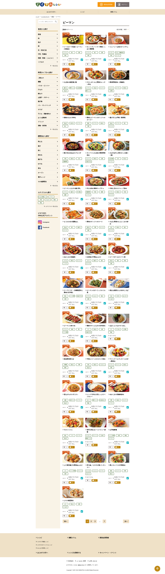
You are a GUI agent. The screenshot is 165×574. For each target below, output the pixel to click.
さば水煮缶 (79, 87)
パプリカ (65, 260)
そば (111, 296)
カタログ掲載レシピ (43, 541)
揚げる (40, 159)
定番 (65, 400)
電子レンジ (41, 177)
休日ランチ (72, 400)
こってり (65, 263)
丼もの (124, 158)
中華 (88, 55)
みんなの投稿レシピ (42, 196)
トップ (37, 16)
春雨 (102, 191)
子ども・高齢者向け (120, 52)
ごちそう (48, 199)
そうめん (118, 329)
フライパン (79, 470)
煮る (39, 168)
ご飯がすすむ (88, 161)
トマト (72, 435)
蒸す (39, 146)
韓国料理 (65, 161)
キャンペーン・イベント (108, 552)
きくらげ (88, 470)
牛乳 (41, 199)
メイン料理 (72, 296)
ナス (88, 329)
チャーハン (95, 435)
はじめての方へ (51, 12)
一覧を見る (55, 66)
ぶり (65, 470)
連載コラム (113, 12)
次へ (126, 521)
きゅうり (88, 473)
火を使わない (102, 400)
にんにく (95, 296)
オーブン (41, 172)
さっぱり (111, 299)
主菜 (79, 52)
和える (40, 141)
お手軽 (111, 90)
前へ (65, 521)
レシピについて (45, 16)
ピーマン (65, 52)
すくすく (111, 52)
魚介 (125, 227)
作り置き (79, 191)
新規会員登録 (104, 537)
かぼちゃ (72, 123)
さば (111, 227)
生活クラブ (82, 565)
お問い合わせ (93, 561)
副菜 (65, 194)
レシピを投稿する (75, 552)
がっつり (111, 126)
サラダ (40, 109)
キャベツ (102, 87)
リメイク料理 (111, 435)
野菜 (53, 16)
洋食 (65, 55)
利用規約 (70, 561)
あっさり (125, 296)
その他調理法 (42, 181)
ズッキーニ (118, 364)
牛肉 (111, 55)
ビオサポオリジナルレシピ (44, 545)
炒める (40, 155)
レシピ (82, 12)
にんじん (95, 470)
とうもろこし (102, 364)
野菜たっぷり (88, 438)
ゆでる (40, 164)
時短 (41, 202)
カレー (88, 400)
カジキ (88, 260)
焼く (39, 150)
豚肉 (55, 199)
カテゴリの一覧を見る (51, 206)
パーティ (51, 196)
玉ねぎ (65, 90)
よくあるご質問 (81, 561)
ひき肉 (102, 435)
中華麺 (65, 364)
